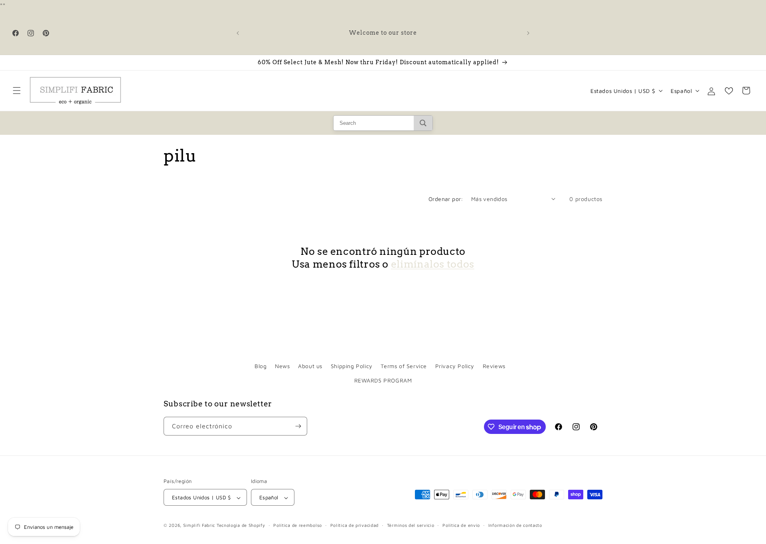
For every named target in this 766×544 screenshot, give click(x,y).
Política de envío (461, 525)
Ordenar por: (445, 198)
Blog (261, 366)
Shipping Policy (352, 366)
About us (310, 366)
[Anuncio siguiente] (528, 33)
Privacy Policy (454, 366)
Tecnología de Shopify (241, 525)
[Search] (423, 123)
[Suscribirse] (298, 426)
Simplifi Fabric (199, 525)
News (282, 366)
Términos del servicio (410, 525)
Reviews (494, 366)
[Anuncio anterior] (238, 33)
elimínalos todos (432, 264)
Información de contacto (515, 525)
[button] (17, 90)
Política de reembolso (297, 525)
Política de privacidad (354, 525)
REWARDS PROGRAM (383, 380)
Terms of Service (404, 366)
